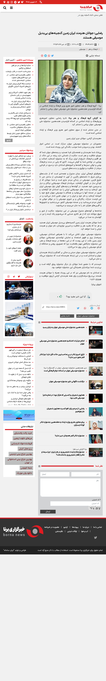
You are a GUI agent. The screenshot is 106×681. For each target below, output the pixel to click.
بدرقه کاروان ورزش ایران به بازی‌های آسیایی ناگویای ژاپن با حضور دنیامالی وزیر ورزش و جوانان (20, 105)
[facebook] (42, 55)
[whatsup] (49, 55)
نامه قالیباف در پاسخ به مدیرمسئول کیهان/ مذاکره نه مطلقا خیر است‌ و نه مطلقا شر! (20, 182)
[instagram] (8, 276)
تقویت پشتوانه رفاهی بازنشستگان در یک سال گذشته (18, 205)
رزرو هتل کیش (25, 448)
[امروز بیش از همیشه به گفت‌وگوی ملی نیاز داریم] (28, 263)
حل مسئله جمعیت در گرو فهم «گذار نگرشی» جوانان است (20, 351)
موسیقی (82, 49)
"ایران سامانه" (8, 550)
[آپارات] (8, 2)
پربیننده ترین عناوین (24, 60)
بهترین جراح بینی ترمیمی (21, 454)
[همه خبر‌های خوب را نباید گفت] (28, 251)
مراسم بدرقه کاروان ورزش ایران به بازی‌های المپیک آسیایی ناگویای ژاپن (18, 86)
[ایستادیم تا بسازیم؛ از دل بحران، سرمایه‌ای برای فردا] (28, 228)
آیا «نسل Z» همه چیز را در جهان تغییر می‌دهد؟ (19, 370)
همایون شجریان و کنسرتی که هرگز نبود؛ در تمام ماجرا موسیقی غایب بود (63, 397)
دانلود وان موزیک (24, 473)
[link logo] (91, 8)
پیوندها (75, 527)
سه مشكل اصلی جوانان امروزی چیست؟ (19, 363)
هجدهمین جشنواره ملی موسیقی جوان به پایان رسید (63, 327)
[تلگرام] (15, 2)
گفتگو (21, 219)
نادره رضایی (65, 316)
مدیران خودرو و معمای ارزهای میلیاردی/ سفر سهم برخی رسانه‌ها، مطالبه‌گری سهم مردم (18, 191)
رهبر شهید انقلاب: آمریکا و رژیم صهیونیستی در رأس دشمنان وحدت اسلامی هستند (20, 95)
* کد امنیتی (96, 499)
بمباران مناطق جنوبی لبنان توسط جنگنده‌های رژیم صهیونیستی (19, 135)
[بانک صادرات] (19, 415)
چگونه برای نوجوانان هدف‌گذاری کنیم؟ (19, 382)
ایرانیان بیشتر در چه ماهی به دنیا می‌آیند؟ (19, 388)
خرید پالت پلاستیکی (23, 433)
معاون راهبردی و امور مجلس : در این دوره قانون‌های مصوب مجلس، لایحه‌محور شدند (19, 78)
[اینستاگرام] (11, 2)
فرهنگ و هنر (93, 49)
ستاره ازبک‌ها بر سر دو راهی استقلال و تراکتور (21, 67)
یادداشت (29, 219)
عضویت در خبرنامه (51, 527)
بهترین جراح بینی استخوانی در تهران (19, 461)
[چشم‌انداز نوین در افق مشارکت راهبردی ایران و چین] (28, 240)
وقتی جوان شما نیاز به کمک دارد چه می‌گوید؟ (19, 394)
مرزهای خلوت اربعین (23, 438)
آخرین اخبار (10, 60)
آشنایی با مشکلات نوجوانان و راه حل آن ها (19, 357)
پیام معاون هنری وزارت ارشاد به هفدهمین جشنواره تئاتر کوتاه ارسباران (62, 424)
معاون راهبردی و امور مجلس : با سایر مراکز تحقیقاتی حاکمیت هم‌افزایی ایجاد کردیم (19, 127)
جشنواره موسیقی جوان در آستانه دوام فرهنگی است (64, 370)
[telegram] (45, 55)
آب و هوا (84, 531)
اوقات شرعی (72, 531)
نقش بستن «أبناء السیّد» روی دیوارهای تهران (86, 15)
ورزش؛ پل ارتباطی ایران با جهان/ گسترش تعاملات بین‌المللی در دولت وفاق (19, 159)
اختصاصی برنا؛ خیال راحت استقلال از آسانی (18, 199)
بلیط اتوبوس (26, 468)
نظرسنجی (59, 531)
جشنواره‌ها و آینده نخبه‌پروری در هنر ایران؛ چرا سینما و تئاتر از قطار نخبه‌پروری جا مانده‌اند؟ (62, 453)
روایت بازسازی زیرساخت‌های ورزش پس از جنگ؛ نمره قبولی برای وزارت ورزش (18, 167)
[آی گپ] (4, 2)
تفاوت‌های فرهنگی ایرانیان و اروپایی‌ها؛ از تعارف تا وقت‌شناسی (19, 400)
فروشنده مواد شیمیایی (21, 443)
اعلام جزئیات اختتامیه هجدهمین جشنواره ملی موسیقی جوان (62, 342)
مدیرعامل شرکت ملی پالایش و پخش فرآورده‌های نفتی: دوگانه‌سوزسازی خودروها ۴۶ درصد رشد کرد (18, 117)
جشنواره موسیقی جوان (86, 316)
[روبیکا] (22, 2)
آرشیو (9, 140)
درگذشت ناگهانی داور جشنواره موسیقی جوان (66, 381)
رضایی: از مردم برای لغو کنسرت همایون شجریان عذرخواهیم (65, 410)
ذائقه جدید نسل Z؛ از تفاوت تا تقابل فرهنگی (20, 376)
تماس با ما (97, 527)
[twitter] (52, 55)
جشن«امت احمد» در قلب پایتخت (18, 71)
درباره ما (86, 527)
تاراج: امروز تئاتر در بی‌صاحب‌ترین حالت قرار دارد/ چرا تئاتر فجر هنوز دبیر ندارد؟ (62, 356)
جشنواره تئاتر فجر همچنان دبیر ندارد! (69, 435)
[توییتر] (19, 2)
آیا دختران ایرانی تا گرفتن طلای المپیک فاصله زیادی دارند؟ (20, 175)
